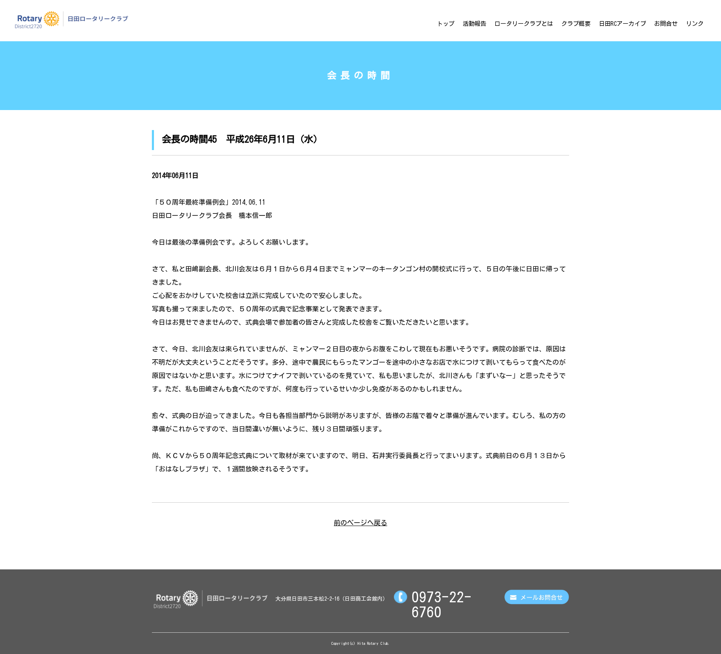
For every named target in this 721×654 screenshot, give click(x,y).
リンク (694, 23)
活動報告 (474, 23)
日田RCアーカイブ (622, 23)
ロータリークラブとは (523, 23)
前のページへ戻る (360, 522)
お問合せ (666, 23)
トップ (445, 23)
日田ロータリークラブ (71, 19)
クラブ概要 (575, 23)
